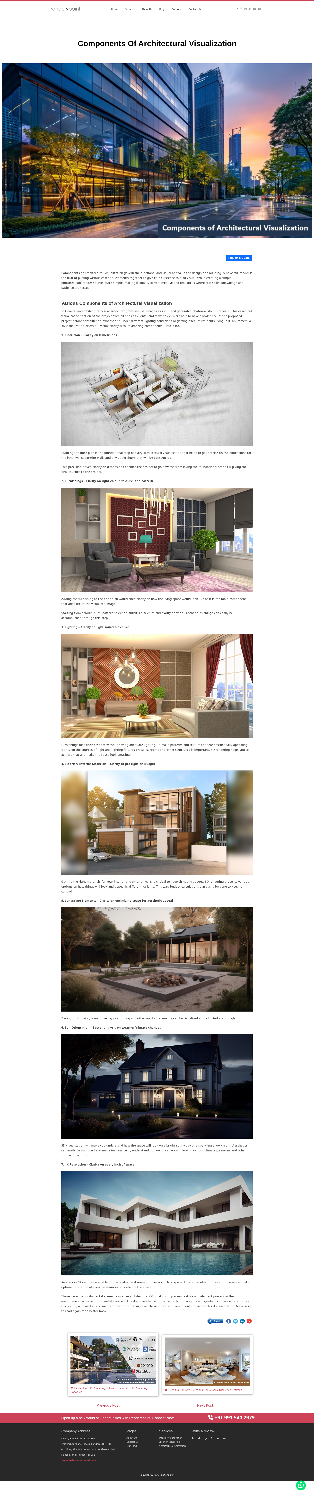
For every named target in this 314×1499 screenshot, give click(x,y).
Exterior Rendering (169, 1441)
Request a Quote (239, 258)
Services (129, 9)
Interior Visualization (170, 1437)
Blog (162, 9)
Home (114, 9)
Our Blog (131, 1445)
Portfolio (177, 9)
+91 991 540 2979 (234, 1417)
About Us (147, 9)
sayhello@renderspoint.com (78, 1460)
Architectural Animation (172, 1445)
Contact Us (195, 9)
